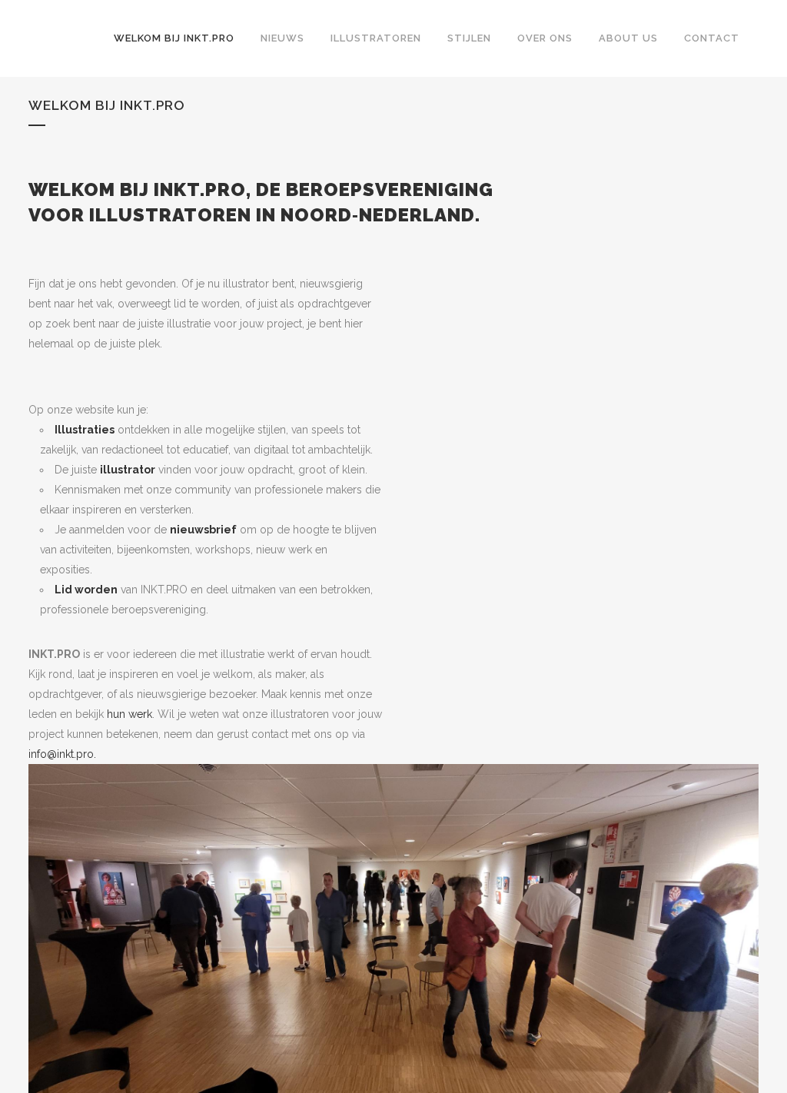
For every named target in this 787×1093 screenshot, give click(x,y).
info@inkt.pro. (62, 754)
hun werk (129, 714)
